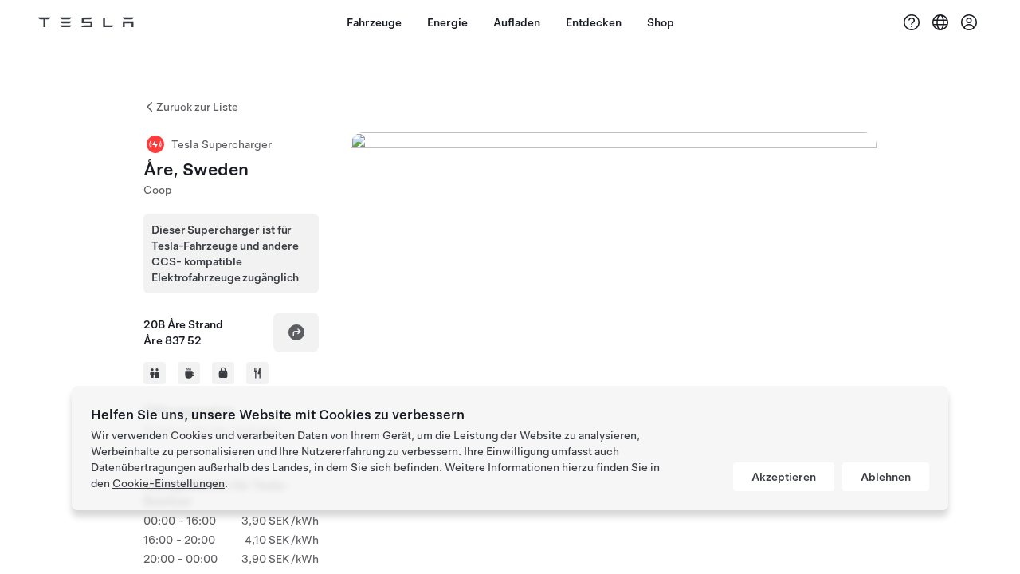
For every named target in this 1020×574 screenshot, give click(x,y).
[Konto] (969, 22)
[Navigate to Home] (86, 22)
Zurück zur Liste (197, 106)
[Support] (911, 22)
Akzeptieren (783, 476)
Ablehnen (886, 476)
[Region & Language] (940, 22)
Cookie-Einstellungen (168, 483)
